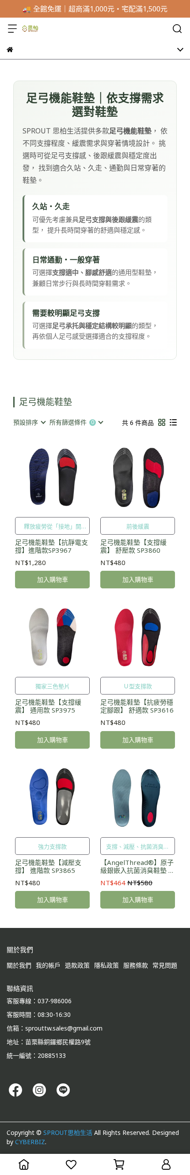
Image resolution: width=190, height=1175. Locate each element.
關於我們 (19, 965)
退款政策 (77, 965)
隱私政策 (106, 965)
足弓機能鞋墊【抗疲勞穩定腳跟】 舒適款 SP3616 (137, 706)
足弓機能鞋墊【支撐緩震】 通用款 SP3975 (48, 706)
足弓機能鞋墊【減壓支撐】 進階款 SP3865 (48, 866)
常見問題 (164, 965)
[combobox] (29, 422)
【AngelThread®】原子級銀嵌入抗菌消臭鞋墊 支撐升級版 (137, 866)
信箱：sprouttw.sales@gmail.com (55, 1028)
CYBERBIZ (30, 1142)
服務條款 (135, 965)
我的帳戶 (48, 965)
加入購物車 (52, 579)
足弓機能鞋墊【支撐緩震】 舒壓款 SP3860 (133, 546)
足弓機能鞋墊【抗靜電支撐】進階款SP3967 (51, 546)
